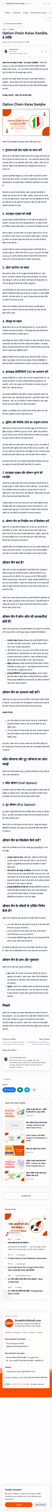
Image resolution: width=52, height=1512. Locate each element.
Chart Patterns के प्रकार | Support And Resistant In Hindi (36, 1138)
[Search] (44, 3)
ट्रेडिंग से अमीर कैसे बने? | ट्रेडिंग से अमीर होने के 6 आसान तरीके (36, 1110)
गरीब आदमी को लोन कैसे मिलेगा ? (18, 1243)
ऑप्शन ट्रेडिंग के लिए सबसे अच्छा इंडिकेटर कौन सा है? (36, 1174)
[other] (19, 1239)
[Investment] (16, 13)
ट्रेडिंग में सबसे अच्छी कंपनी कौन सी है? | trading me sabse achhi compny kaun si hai (36, 1163)
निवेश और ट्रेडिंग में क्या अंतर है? (36, 1149)
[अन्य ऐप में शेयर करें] (34, 1089)
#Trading (7, 1079)
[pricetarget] (21, 1264)
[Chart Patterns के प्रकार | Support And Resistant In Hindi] (14, 1138)
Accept (19, 1505)
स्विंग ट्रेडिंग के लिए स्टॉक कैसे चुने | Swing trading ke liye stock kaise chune (36, 1125)
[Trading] (25, 13)
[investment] (21, 1255)
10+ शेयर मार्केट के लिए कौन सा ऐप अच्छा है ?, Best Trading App (25, 1280)
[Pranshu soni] (13, 49)
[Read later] (42, 51)
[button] (9, 1089)
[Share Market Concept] (39, 13)
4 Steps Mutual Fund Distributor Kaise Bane (27, 1258)
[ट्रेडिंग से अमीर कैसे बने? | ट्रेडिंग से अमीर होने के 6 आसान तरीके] (14, 1112)
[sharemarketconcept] (23, 1276)
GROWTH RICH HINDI (15, 3)
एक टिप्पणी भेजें (26, 1196)
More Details (40, 1505)
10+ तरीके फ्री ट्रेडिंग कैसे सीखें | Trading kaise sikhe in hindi (25, 1292)
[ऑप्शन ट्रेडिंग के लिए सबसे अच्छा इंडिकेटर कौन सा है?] (14, 1176)
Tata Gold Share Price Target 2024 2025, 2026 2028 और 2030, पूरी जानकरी (26, 1268)
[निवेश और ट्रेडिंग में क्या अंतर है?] (14, 1150)
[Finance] (7, 13)
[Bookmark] (48, 3)
